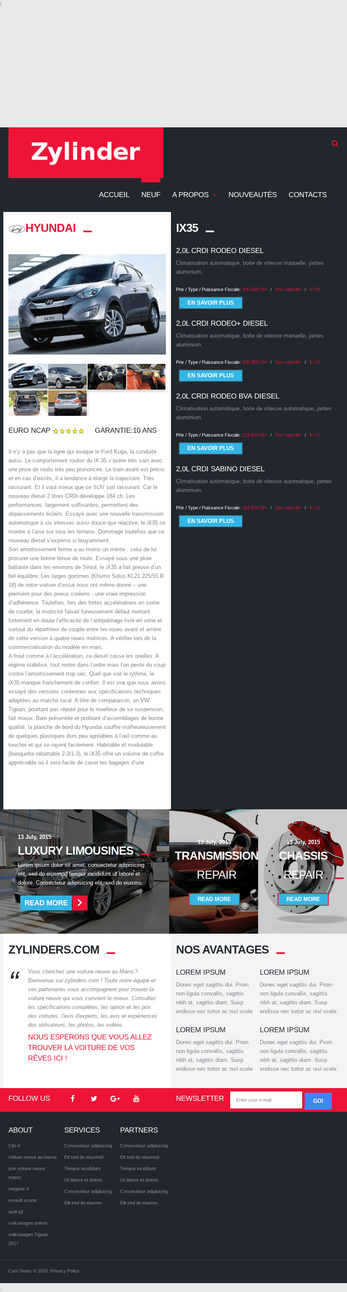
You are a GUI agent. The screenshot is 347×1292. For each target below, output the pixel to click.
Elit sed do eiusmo (83, 1202)
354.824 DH (254, 507)
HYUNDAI (50, 228)
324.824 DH (254, 434)
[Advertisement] (173, 68)
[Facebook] (72, 1099)
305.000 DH (254, 289)
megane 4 (18, 1188)
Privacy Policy (65, 1270)
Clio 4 (14, 1145)
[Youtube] (136, 1099)
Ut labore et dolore (83, 1179)
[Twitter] (94, 1099)
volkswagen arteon (27, 1223)
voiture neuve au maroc (32, 1157)
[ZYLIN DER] (85, 152)
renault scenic (22, 1200)
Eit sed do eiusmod (83, 1157)
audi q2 (15, 1211)
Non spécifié (288, 289)
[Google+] (115, 1099)
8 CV (315, 289)
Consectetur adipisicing (88, 1145)
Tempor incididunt (82, 1168)
